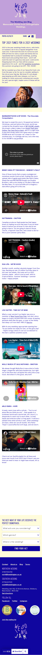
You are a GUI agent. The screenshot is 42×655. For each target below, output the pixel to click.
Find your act (21, 549)
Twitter (14, 601)
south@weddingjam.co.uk (12, 585)
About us (13, 564)
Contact (5, 564)
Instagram (23, 601)
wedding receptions (32, 64)
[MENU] (4, 651)
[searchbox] (22, 528)
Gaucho (29, 322)
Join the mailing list (9, 620)
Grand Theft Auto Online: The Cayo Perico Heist (20, 129)
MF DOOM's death (32, 126)
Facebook (6, 601)
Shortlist (18, 651)
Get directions (7, 593)
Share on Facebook (33, 36)
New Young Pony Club (19, 316)
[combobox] (21, 528)
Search (25, 651)
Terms (27, 564)
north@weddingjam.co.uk (12, 575)
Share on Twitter (29, 36)
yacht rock (17, 178)
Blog (21, 564)
